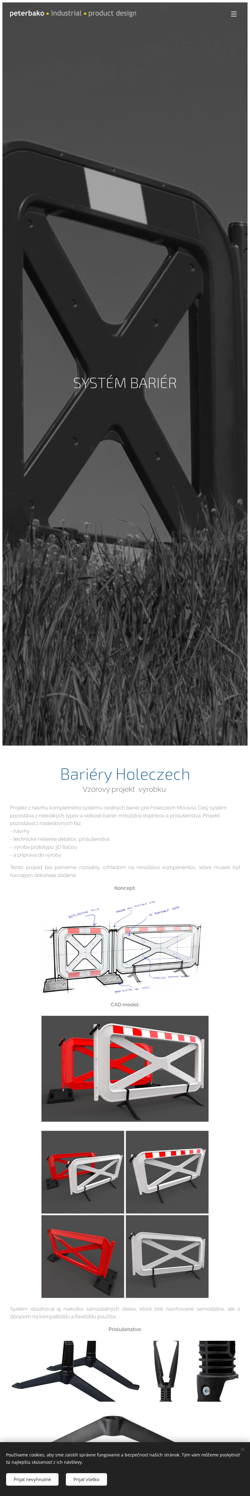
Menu (234, 14)
